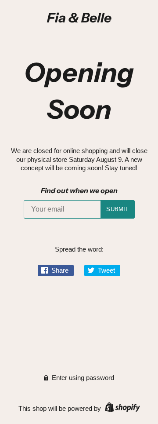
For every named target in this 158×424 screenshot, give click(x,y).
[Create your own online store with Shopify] (121, 408)
